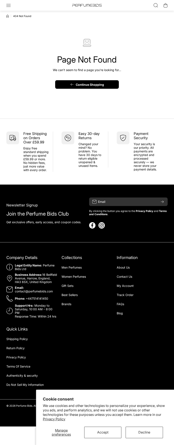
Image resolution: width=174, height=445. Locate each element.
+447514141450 (37, 298)
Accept (102, 432)
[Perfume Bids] (87, 5)
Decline (144, 432)
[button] (165, 5)
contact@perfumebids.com (34, 291)
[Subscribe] (162, 201)
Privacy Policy (54, 419)
